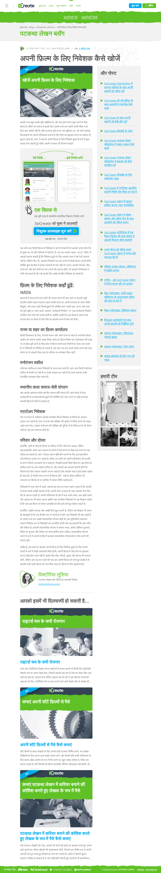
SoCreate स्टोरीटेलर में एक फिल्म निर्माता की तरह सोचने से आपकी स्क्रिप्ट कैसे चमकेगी (119, 236)
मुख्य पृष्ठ (42, 5)
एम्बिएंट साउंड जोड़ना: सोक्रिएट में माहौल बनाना (120, 268)
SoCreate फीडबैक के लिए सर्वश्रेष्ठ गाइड (118, 176)
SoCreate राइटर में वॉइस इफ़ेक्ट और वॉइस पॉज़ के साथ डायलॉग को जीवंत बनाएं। (119, 218)
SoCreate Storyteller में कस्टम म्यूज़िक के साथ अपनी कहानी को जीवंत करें (118, 87)
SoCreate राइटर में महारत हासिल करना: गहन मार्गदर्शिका (119, 203)
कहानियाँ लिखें (89, 17)
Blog (32, 27)
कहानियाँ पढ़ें (71, 17)
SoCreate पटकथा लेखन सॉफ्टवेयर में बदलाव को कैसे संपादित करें (118, 161)
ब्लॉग (71, 5)
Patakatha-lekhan (45, 27)
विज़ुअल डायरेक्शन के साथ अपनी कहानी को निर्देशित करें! (119, 322)
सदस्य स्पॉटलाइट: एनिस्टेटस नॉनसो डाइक (118, 335)
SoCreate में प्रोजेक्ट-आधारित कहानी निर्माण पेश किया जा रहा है (120, 190)
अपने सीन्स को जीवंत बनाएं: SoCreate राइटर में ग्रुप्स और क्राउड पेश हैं (120, 253)
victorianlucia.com (49, 584)
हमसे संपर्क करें (151, 869)
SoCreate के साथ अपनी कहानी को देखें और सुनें (117, 119)
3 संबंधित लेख (84, 48)
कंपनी (78, 5)
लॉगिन (150, 5)
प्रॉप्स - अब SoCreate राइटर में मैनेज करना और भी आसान (119, 282)
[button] (119, 403)
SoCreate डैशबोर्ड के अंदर (118, 131)
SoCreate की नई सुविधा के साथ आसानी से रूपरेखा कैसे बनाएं (118, 104)
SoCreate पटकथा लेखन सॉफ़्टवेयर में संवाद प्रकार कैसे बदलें (119, 144)
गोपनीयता (140, 869)
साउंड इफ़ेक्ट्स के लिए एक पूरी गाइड (119, 358)
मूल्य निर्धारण (61, 5)
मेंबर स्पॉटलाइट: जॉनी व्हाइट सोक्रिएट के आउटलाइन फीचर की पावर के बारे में (119, 297)
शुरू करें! (135, 5)
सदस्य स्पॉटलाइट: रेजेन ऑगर (119, 346)
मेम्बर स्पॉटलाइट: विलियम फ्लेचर (120, 310)
